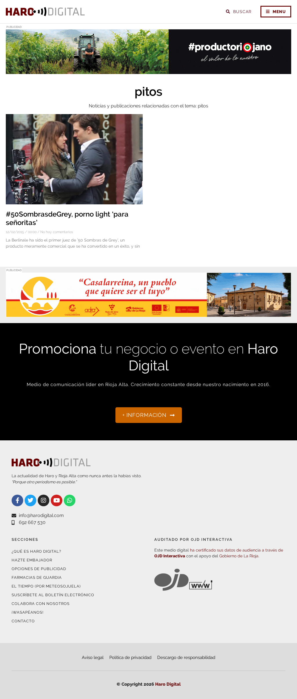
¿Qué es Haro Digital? (36, 551)
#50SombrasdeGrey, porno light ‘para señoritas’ (67, 218)
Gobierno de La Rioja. (239, 556)
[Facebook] (17, 500)
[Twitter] (30, 500)
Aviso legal (93, 657)
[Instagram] (43, 500)
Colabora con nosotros (41, 603)
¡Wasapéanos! (28, 612)
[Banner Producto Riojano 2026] (148, 70)
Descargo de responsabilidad (186, 657)
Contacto (23, 621)
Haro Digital (168, 684)
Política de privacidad (130, 657)
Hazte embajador (32, 560)
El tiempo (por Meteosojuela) (46, 586)
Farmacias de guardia (37, 577)
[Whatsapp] (69, 500)
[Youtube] (56, 500)
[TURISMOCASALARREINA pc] (148, 313)
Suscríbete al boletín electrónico (53, 595)
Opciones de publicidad (39, 569)
